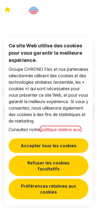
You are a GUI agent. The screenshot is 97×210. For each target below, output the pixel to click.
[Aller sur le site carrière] (7, 9)
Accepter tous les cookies (49, 145)
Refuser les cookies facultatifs (48, 166)
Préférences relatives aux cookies (48, 189)
